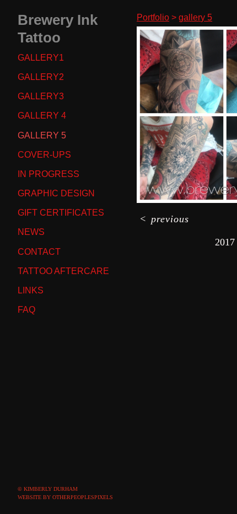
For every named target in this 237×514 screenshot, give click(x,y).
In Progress (48, 174)
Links (31, 290)
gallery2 (41, 77)
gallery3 (41, 96)
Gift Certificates (61, 212)
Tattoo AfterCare (63, 271)
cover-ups (44, 154)
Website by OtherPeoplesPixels (65, 497)
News (31, 232)
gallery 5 (42, 135)
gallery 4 (42, 115)
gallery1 (41, 57)
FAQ (26, 309)
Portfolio (153, 17)
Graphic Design (56, 193)
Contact (39, 251)
